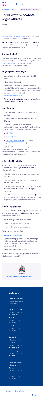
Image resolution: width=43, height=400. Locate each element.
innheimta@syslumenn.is (11, 63)
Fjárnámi (9, 133)
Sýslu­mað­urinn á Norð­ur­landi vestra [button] (20, 276)
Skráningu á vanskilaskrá (15, 140)
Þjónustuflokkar (19, 391)
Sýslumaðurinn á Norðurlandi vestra (14, 36)
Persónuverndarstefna (24, 395)
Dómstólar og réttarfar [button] (10, 9)
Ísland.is (9, 391)
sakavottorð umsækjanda (13, 235)
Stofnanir (13, 395)
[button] (16, 4)
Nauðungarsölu (11, 137)
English (35, 395)
